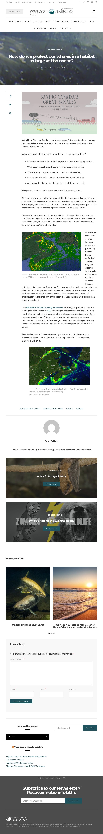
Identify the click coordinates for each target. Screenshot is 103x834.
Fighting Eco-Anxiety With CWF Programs (25, 766)
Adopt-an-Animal (24, 2)
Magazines (40, 2)
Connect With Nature (45, 28)
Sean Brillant (51, 441)
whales (80, 409)
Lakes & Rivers (60, 22)
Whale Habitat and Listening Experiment (44, 307)
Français (61, 2)
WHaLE (70, 409)
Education (65, 28)
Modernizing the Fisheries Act (28, 625)
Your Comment (16, 659)
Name (12, 689)
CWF (50, 2)
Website (72, 689)
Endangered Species (20, 22)
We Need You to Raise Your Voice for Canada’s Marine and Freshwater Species (75, 626)
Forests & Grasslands (82, 22)
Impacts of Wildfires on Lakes (19, 763)
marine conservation (54, 409)
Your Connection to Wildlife (28, 747)
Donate (9, 2)
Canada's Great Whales (30, 409)
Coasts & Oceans (42, 22)
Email (42, 689)
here (49, 310)
